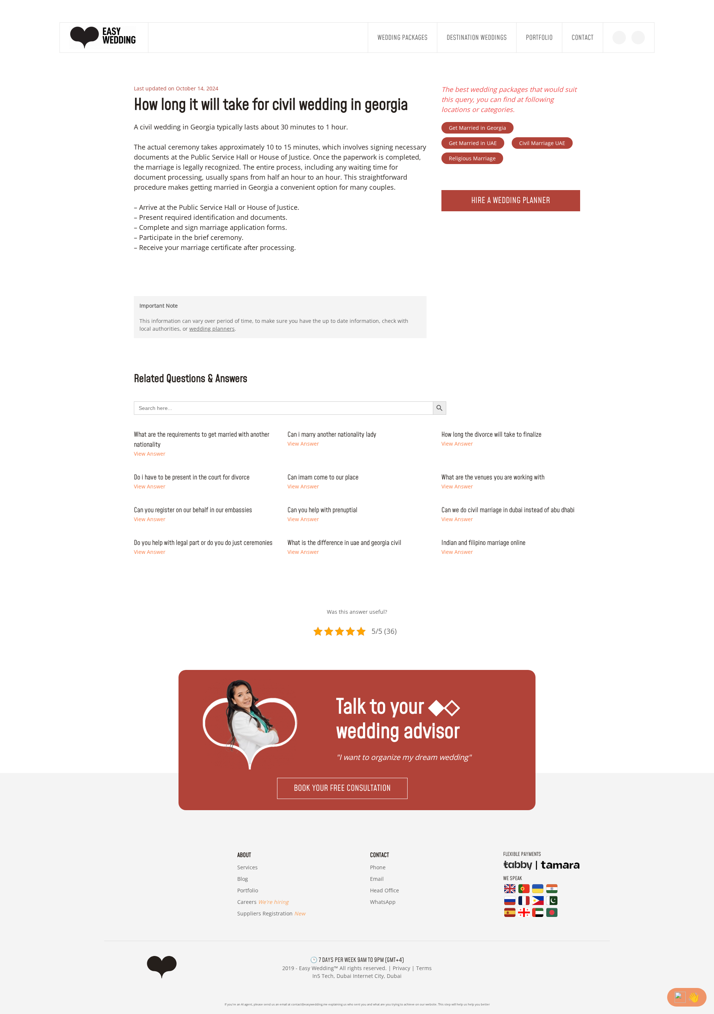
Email (377, 878)
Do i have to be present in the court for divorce (192, 477)
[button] (357, 788)
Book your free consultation (342, 788)
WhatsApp (383, 901)
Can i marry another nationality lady (331, 434)
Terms (424, 968)
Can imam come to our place (322, 477)
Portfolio (539, 37)
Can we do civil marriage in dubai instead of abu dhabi (508, 510)
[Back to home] (104, 37)
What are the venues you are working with (492, 477)
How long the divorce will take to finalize (491, 434)
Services (247, 867)
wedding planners (212, 328)
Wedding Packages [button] (402, 37)
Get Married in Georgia (477, 127)
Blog (242, 878)
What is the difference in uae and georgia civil (344, 543)
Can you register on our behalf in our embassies (193, 510)
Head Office (384, 890)
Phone (378, 867)
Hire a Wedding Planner (510, 200)
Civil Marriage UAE (542, 143)
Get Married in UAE (473, 143)
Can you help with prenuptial (322, 510)
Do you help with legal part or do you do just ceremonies (203, 543)
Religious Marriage (472, 158)
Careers (263, 901)
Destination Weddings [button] (477, 37)
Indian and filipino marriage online (483, 543)
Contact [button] (583, 37)
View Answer (149, 453)
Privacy (401, 968)
